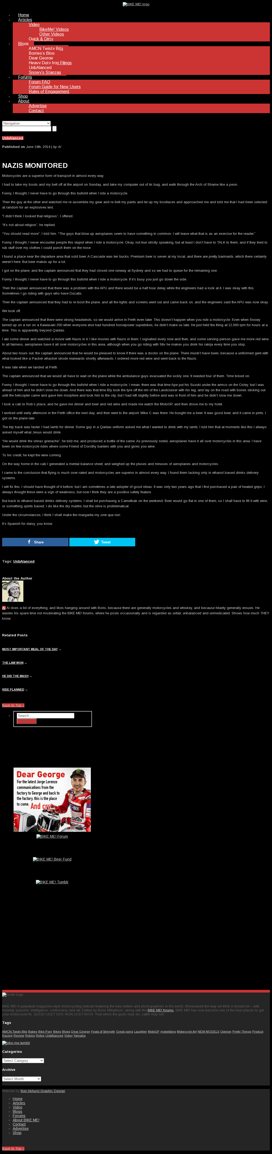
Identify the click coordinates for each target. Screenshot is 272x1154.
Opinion (225, 1031)
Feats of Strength (103, 1031)
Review (19, 1035)
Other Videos (51, 34)
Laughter (140, 1031)
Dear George (41, 58)
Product (257, 1031)
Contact (36, 110)
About (23, 101)
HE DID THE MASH (15, 676)
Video (34, 24)
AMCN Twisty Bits (46, 48)
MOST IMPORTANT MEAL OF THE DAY (30, 649)
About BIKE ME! (26, 1120)
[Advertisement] (52, 944)
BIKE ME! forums (161, 1010)
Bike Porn (45, 1031)
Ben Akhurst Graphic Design (43, 1091)
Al (4, 608)
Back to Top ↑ (13, 705)
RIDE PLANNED (13, 689)
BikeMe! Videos (54, 29)
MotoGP (153, 1031)
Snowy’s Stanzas (45, 72)
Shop (23, 96)
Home (23, 15)
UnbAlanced (40, 67)
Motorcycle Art (187, 1031)
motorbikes (168, 1031)
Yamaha (80, 1035)
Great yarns (124, 1031)
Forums (25, 77)
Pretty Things (241, 1031)
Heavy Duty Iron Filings (50, 63)
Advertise (38, 106)
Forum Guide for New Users (55, 86)
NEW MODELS (208, 1031)
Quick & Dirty (41, 39)
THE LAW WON (12, 662)
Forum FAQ (39, 82)
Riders (30, 1035)
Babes (32, 1031)
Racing (7, 1035)
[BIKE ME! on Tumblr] (16, 1043)
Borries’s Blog (41, 53)
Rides (40, 1035)
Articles (25, 20)
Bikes (57, 1031)
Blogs (23, 43)
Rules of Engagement (49, 91)
